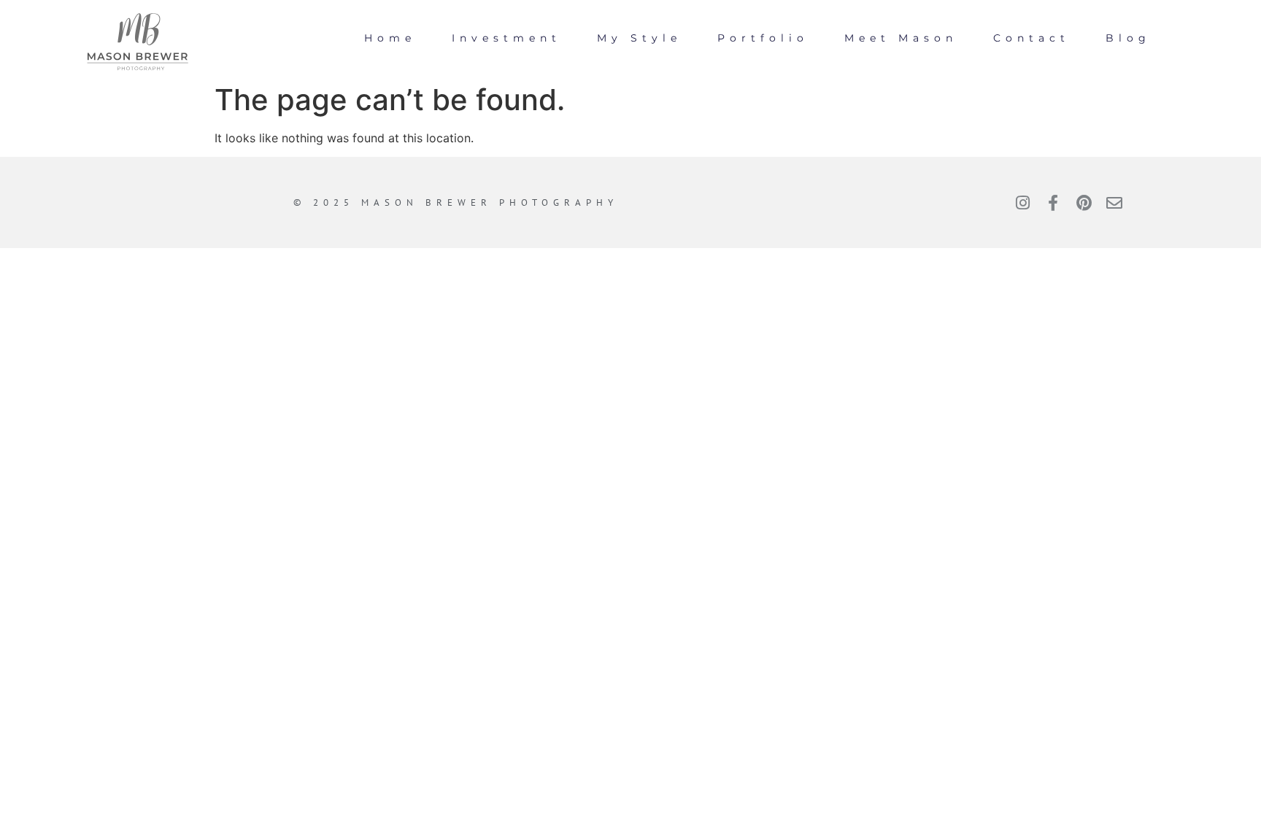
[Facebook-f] (1053, 203)
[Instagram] (1022, 203)
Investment (506, 38)
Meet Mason (900, 38)
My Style (639, 38)
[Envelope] (1114, 203)
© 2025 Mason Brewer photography (455, 202)
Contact (1031, 38)
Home (390, 38)
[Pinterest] (1084, 203)
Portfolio (763, 38)
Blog (1128, 38)
